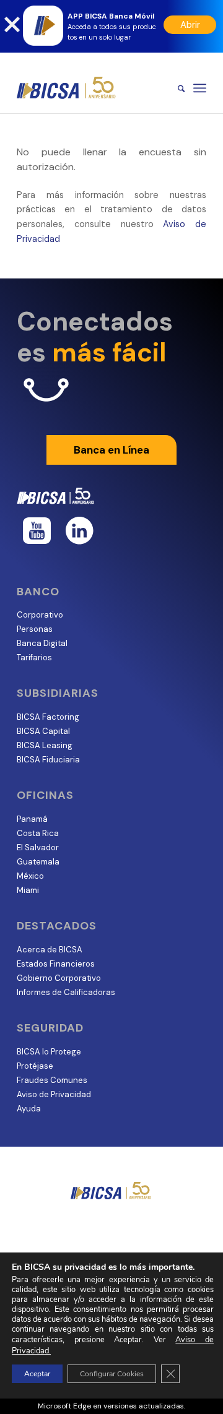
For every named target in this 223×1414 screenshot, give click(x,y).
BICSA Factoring (48, 717)
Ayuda (29, 1108)
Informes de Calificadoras (66, 992)
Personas (35, 629)
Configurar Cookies (112, 1374)
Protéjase (35, 1066)
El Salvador (38, 847)
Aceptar (37, 1374)
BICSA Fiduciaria (48, 759)
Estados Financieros (56, 964)
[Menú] (199, 88)
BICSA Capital (43, 731)
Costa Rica (38, 833)
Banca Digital (42, 643)
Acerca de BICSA (49, 949)
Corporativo (40, 615)
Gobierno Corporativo (59, 978)
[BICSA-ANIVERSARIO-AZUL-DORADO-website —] (92, 88)
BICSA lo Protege (49, 1051)
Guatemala (38, 861)
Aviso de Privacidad (54, 1094)
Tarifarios (34, 657)
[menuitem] (175, 88)
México (30, 876)
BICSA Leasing (44, 745)
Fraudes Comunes (52, 1080)
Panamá (32, 819)
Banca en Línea (111, 450)
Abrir (190, 25)
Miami (28, 890)
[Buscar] (175, 88)
